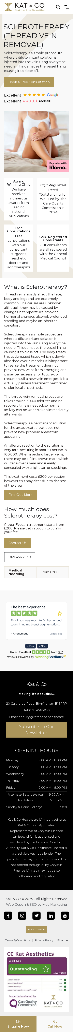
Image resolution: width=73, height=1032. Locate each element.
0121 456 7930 (20, 557)
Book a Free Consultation (29, 82)
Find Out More (20, 495)
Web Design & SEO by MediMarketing (36, 905)
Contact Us (17, 543)
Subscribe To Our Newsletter (36, 729)
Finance (62, 940)
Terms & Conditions (17, 940)
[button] (66, 7)
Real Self (36, 929)
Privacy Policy (44, 940)
